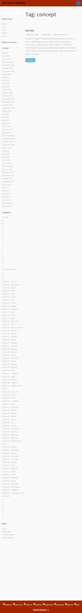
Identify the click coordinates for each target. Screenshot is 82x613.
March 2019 (6, 126)
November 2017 (8, 175)
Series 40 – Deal (8, 404)
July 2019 (5, 114)
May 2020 (6, 83)
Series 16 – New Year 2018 (12, 327)
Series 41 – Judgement (10, 407)
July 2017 (5, 188)
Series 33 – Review (9, 379)
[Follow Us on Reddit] (69, 604)
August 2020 (7, 74)
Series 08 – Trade (8, 303)
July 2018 (5, 151)
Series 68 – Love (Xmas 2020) (13, 493)
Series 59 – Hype (8, 465)
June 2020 (6, 80)
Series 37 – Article (9, 395)
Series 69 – (6, 496)
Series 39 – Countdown (11, 401)
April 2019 (6, 123)
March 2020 (6, 90)
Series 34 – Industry (9, 382)
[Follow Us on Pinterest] (18, 604)
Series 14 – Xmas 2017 (10, 321)
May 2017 (6, 194)
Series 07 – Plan (8, 300)
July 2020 (5, 77)
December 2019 (8, 99)
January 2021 (7, 59)
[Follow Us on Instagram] (48, 604)
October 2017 (7, 178)
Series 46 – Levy (8, 422)
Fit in (4, 30)
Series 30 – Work (8, 370)
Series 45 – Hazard (9, 419)
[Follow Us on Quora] (78, 604)
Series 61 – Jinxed (8, 471)
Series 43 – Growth (9, 413)
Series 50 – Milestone (10, 435)
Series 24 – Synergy (9, 352)
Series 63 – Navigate (10, 477)
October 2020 (7, 68)
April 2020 (6, 86)
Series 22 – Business (10, 346)
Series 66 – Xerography (11, 487)
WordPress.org (8, 538)
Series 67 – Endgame (10, 490)
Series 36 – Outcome (10, 392)
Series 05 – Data (8, 294)
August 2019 (7, 111)
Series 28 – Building (9, 364)
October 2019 (7, 105)
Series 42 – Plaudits (9, 410)
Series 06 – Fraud (8, 297)
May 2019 (6, 120)
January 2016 (7, 206)
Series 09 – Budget (9, 306)
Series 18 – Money (9, 334)
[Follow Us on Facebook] (59, 604)
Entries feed (6, 532)
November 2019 (8, 102)
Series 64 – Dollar (8, 481)
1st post (5, 217)
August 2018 (7, 148)
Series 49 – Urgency (9, 432)
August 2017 (7, 185)
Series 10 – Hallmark (10, 309)
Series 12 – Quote (9, 315)
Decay (4, 33)
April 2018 (6, 160)
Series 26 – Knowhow (10, 358)
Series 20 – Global (9, 340)
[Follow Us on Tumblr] (38, 604)
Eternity (29, 30)
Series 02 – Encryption (10, 284)
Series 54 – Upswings (10, 450)
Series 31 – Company (10, 373)
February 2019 (7, 129)
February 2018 (7, 166)
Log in (4, 528)
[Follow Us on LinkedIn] (7, 604)
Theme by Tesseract (39, 610)
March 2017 (6, 200)
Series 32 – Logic (8, 376)
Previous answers (9, 269)
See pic (30, 60)
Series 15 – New (8, 324)
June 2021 (6, 56)
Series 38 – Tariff (8, 398)
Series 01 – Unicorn (9, 281)
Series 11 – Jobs (8, 312)
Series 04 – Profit (8, 291)
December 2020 (8, 62)
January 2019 (7, 132)
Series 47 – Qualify (9, 425)
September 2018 (8, 145)
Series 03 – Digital (8, 288)
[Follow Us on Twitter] (28, 604)
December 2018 (8, 135)
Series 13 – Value (8, 318)
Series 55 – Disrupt (9, 453)
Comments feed (8, 535)
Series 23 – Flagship (9, 349)
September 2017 (8, 181)
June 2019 (6, 117)
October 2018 (7, 142)
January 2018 (7, 169)
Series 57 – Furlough (10, 459)
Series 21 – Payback (9, 343)
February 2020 (7, 93)
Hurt (4, 36)
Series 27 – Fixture (9, 361)
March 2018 (6, 163)
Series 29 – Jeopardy (10, 367)
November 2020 (8, 65)
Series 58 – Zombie (9, 462)
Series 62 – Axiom (9, 474)
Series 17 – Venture (9, 330)
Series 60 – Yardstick (10, 468)
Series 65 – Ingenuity (10, 484)
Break (4, 24)
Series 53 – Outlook (9, 447)
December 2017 (8, 172)
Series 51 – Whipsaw (10, 438)
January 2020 (7, 96)
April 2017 (6, 197)
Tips (3, 27)
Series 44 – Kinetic (9, 416)
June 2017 (6, 191)
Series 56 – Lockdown (10, 456)
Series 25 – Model (9, 355)
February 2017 (7, 203)
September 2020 (8, 71)
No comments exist (60, 35)
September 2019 (8, 108)
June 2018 (6, 154)
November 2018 (8, 139)
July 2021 (5, 53)
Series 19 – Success (9, 336)
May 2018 (6, 157)
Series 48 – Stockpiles (10, 428)
